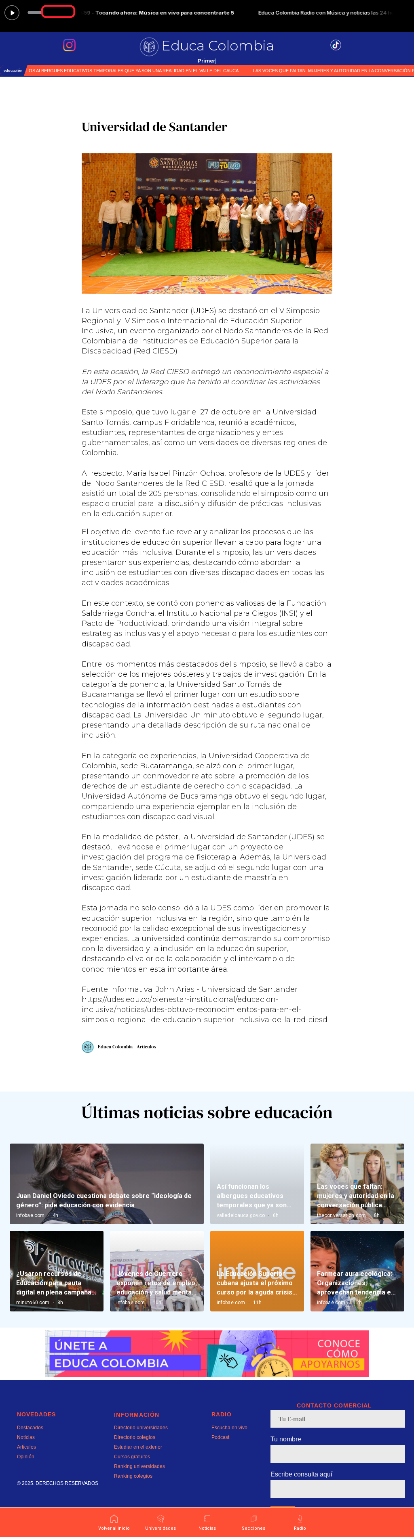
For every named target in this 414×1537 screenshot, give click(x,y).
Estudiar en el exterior (138, 1447)
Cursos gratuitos (132, 1457)
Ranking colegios (133, 1476)
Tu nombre (285, 1439)
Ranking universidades (139, 1466)
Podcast (220, 1437)
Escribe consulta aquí (301, 1474)
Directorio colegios (134, 1437)
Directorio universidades (141, 1427)
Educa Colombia (217, 45)
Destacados (30, 1427)
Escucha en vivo (229, 1427)
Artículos (26, 1447)
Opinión (25, 1457)
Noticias (26, 1437)
